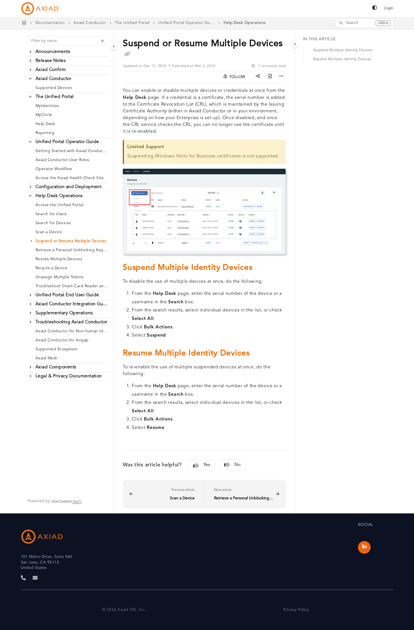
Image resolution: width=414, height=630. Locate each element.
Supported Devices (53, 88)
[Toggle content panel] (294, 44)
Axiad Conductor (90, 23)
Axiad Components (55, 367)
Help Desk (45, 124)
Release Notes (50, 61)
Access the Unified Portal (59, 205)
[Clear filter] (102, 40)
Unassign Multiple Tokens (59, 277)
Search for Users (51, 214)
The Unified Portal (132, 23)
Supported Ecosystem (56, 349)
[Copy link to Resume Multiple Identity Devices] (258, 353)
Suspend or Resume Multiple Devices (70, 241)
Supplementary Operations (64, 313)
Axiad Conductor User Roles (62, 160)
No (237, 465)
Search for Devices (53, 223)
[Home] (40, 8)
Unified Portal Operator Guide (186, 23)
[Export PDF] (270, 76)
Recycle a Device (51, 268)
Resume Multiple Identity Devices (342, 59)
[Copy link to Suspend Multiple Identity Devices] (261, 268)
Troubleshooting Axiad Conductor (71, 322)
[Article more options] (281, 76)
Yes (206, 465)
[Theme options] (374, 8)
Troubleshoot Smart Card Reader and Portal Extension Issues (71, 286)
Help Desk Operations (245, 23)
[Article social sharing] (257, 76)
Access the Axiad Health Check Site (69, 178)
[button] (364, 23)
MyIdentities (47, 106)
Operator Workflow (53, 169)
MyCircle (43, 115)
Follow (236, 77)
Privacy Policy (296, 610)
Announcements (52, 52)
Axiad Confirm (50, 70)
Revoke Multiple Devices (58, 259)
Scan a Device (48, 232)
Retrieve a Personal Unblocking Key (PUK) (71, 250)
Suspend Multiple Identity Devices (343, 50)
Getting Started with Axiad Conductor (71, 151)
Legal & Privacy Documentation (68, 376)
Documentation (49, 23)
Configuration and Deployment (68, 187)
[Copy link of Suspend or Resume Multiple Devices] (127, 54)
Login (388, 8)
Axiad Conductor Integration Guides (71, 304)
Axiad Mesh (46, 358)
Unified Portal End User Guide (67, 295)
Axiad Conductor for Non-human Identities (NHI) (71, 331)
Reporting (44, 133)
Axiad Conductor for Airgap (61, 340)
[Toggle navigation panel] (113, 46)
